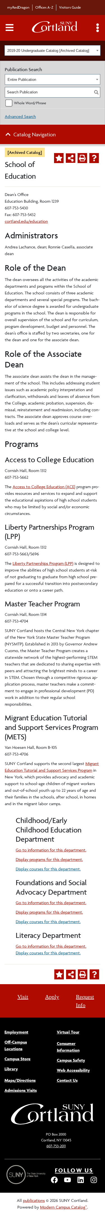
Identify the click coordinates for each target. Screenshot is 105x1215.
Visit (22, 997)
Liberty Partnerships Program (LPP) (43, 563)
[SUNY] (27, 1175)
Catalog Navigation (34, 134)
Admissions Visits (20, 1090)
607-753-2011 (56, 1146)
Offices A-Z (44, 7)
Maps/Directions (20, 1080)
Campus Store (17, 1058)
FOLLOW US (74, 1170)
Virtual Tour (68, 1032)
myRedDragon (18, 7)
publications (34, 1200)
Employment (16, 1032)
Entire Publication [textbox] (22, 80)
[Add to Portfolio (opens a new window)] (59, 158)
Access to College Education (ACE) (44, 486)
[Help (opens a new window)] (94, 158)
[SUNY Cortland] (53, 1124)
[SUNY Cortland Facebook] (54, 1182)
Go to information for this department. (51, 850)
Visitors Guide (70, 7)
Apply (52, 997)
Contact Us (67, 1080)
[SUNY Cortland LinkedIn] (80, 1182)
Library (11, 1068)
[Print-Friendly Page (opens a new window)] (82, 158)
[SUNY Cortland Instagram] (94, 1182)
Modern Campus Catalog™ (63, 1207)
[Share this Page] (70, 158)
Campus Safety (71, 1060)
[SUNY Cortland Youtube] (67, 1182)
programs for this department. (49, 859)
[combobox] (52, 50)
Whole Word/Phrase (30, 103)
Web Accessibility (73, 1070)
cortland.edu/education (26, 221)
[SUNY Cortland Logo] (55, 28)
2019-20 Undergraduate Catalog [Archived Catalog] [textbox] (48, 51)
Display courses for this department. (48, 869)
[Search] (96, 92)
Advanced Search (20, 116)
